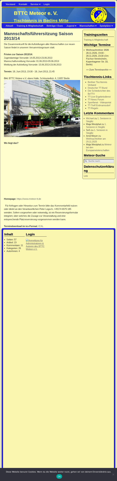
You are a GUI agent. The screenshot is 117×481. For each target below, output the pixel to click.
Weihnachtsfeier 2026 (97, 50)
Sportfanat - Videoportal (99, 102)
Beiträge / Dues (55, 25)
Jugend (70, 25)
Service (34, 4)
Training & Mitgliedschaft (30, 25)
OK (59, 476)
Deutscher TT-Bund (97, 88)
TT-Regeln (93, 108)
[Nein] (113, 474)
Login (47, 4)
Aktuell (9, 25)
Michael (90, 118)
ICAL (40, 226)
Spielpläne (105, 25)
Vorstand (10, 4)
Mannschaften (87, 25)
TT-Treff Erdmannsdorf (99, 105)
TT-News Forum (96, 99)
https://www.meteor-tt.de (29, 199)
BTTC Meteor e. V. (36, 13)
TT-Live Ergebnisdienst (99, 96)
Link (86, 176)
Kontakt (23, 4)
